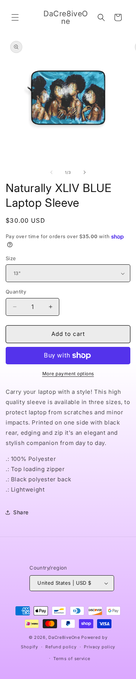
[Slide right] (84, 172)
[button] (15, 17)
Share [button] (21, 512)
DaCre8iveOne (64, 637)
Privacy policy (99, 646)
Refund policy (60, 646)
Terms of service (71, 658)
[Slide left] (51, 172)
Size (11, 258)
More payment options (68, 373)
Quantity (16, 292)
